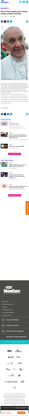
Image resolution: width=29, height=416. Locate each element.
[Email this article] (11, 21)
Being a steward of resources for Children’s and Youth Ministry (17, 165)
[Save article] (27, 21)
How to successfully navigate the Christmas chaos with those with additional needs (17, 136)
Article (10, 133)
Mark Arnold (23, 139)
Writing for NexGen (8, 312)
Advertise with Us (8, 304)
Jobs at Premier (7, 309)
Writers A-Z (13, 341)
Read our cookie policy (21, 407)
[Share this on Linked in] (8, 21)
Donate (5, 307)
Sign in (10, 18)
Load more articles (14, 154)
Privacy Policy (7, 315)
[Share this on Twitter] (5, 21)
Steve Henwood (13, 168)
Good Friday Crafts (14, 124)
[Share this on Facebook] (2, 21)
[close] (28, 18)
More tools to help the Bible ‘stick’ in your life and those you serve (18, 187)
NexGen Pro (5, 107)
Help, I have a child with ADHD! (16, 146)
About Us (5, 301)
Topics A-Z (6, 341)
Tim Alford (23, 189)
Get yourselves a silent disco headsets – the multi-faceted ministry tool (16, 176)
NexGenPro (5, 8)
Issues (10, 122)
